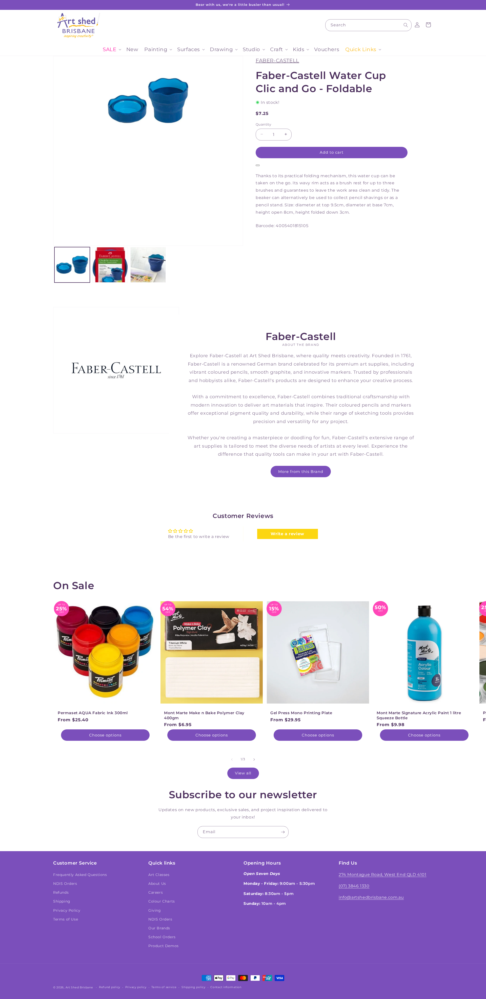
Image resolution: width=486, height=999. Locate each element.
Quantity (263, 124)
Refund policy (109, 987)
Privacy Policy (66, 910)
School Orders (162, 937)
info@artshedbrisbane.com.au (371, 897)
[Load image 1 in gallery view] (72, 265)
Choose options (105, 734)
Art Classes (159, 874)
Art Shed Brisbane (79, 987)
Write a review (287, 533)
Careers (155, 892)
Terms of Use (65, 919)
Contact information (225, 987)
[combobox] (368, 25)
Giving (154, 910)
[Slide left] (231, 759)
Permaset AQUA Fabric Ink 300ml (93, 712)
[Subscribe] (282, 832)
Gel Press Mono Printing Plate (301, 712)
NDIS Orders (65, 883)
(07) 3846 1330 (354, 886)
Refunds (61, 892)
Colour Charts (161, 901)
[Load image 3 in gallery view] (148, 265)
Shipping (61, 901)
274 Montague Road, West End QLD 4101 (383, 874)
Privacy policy (136, 987)
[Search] (405, 25)
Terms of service (163, 987)
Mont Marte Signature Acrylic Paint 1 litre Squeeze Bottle (419, 715)
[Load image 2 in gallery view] (110, 265)
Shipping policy (193, 987)
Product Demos (163, 946)
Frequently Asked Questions (80, 874)
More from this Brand (300, 471)
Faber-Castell (277, 60)
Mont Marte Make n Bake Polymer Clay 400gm (204, 715)
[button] (111, 49)
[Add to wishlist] (258, 165)
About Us (157, 883)
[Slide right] (254, 759)
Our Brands (159, 928)
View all (243, 773)
